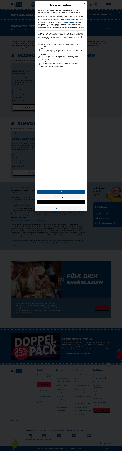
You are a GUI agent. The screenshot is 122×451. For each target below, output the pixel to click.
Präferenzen (50, 208)
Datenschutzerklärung (67, 22)
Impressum (72, 208)
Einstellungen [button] (58, 25)
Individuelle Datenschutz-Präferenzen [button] (61, 202)
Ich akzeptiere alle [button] (61, 191)
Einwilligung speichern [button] (61, 197)
